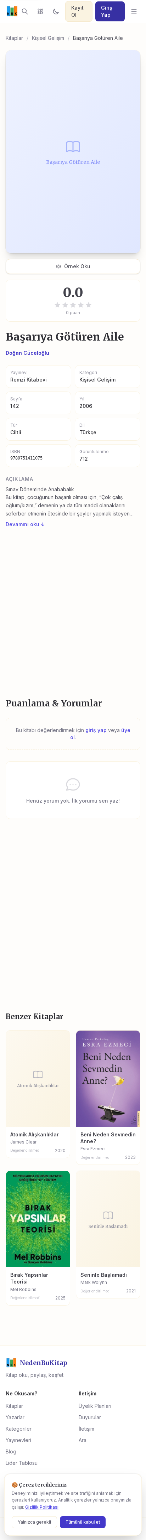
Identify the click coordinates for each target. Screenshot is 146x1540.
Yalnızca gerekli (34, 1522)
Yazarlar (15, 1417)
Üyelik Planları (95, 1406)
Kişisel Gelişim (48, 38)
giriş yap (96, 730)
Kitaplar (14, 38)
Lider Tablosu (22, 1463)
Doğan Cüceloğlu (27, 353)
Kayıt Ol (77, 11)
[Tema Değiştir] (56, 11)
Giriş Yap (106, 11)
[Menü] (134, 11)
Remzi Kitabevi (28, 380)
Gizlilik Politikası (41, 1507)
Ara (82, 1440)
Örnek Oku (77, 266)
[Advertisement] (73, 613)
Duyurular (90, 1417)
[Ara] (24, 11)
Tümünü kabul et (83, 1522)
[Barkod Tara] (40, 11)
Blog (11, 1451)
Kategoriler (19, 1429)
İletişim (86, 1429)
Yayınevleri (18, 1440)
